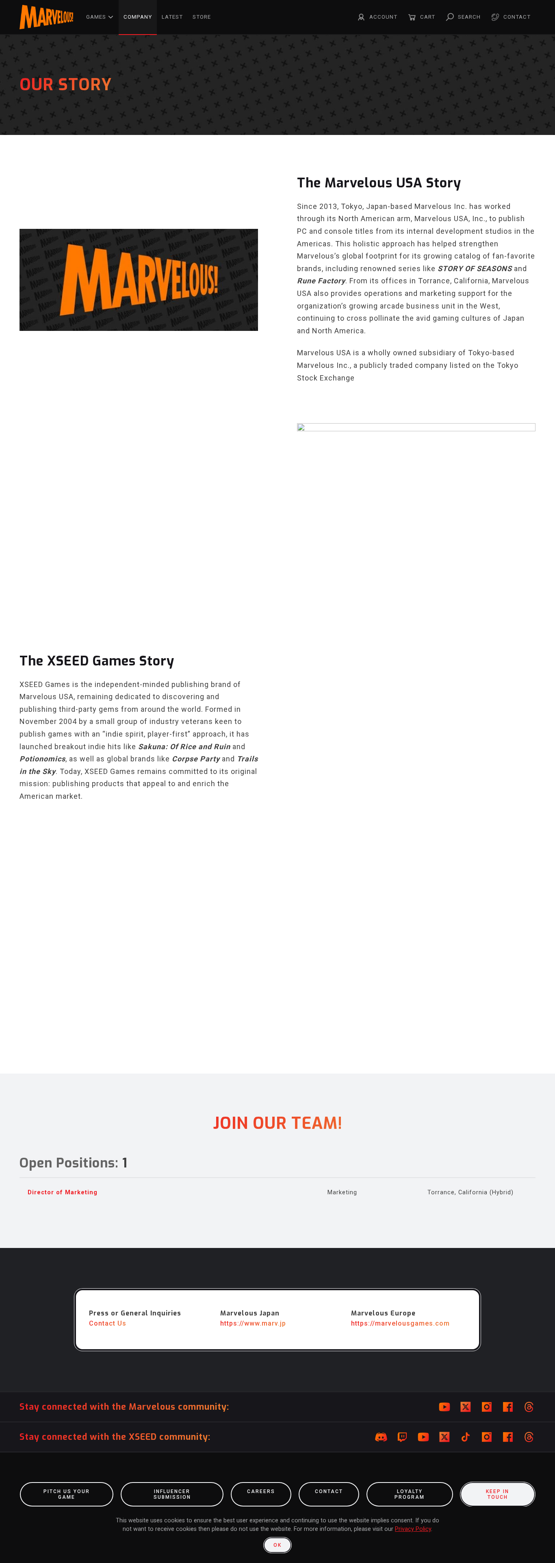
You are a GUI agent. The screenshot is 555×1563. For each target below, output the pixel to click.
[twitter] (465, 1406)
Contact (517, 17)
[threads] (528, 1406)
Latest (172, 17)
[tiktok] (465, 1436)
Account (383, 17)
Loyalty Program (410, 1494)
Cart (427, 17)
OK (277, 1545)
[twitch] (402, 1436)
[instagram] (486, 1406)
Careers (261, 1491)
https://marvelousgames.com (400, 1323)
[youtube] (444, 1406)
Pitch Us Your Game (66, 1494)
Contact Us (107, 1323)
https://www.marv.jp (253, 1323)
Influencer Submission (172, 1494)
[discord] (381, 1436)
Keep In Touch (497, 1494)
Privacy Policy (413, 1529)
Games (96, 17)
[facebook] (507, 1406)
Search (469, 17)
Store (202, 17)
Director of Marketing (63, 1192)
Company (138, 17)
